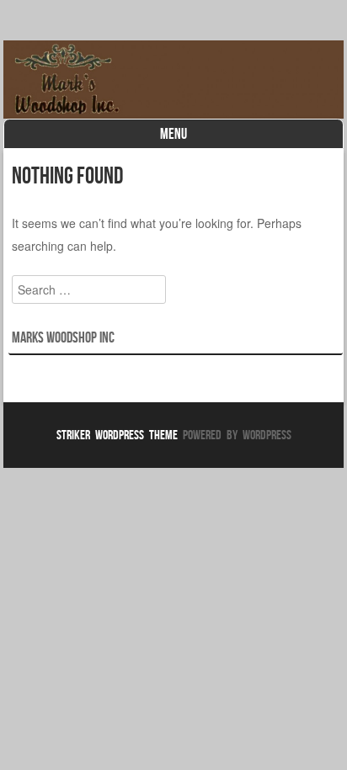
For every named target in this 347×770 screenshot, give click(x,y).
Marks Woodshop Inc (63, 337)
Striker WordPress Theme (117, 434)
